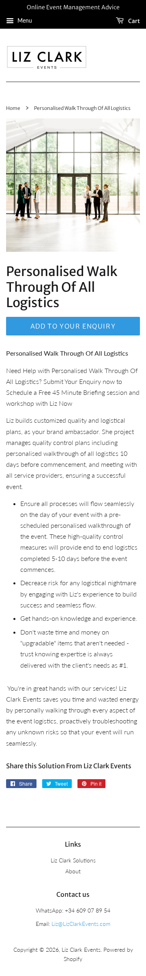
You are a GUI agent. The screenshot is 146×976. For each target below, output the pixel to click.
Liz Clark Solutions (73, 860)
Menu (24, 20)
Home (13, 108)
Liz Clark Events (81, 949)
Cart (133, 20)
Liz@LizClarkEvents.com (81, 924)
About (73, 871)
